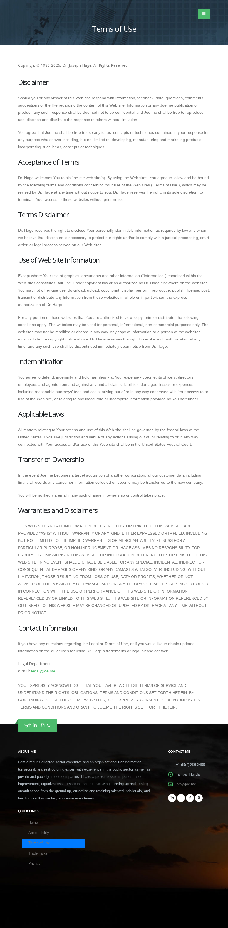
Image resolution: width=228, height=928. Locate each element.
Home (33, 823)
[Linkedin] (172, 798)
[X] (181, 798)
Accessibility (38, 833)
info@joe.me (186, 784)
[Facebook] (190, 798)
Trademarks (38, 853)
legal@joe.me (43, 671)
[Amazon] (199, 798)
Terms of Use (39, 843)
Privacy (34, 864)
